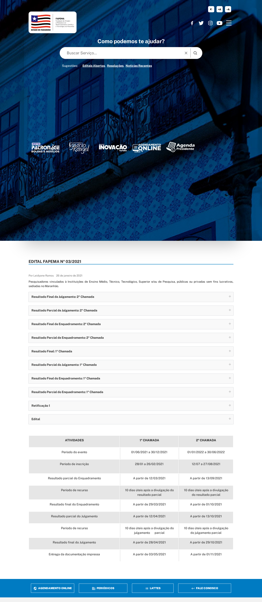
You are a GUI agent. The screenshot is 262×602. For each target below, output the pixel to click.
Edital (35, 419)
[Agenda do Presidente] (180, 147)
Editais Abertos (93, 66)
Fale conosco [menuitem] (206, 588)
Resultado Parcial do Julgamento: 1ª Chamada (64, 365)
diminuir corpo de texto (228, 9)
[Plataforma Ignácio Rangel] (79, 147)
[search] (195, 53)
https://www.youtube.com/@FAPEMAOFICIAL (219, 23)
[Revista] (113, 147)
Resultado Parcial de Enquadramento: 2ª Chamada (67, 338)
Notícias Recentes (139, 66)
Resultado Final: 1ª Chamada (51, 351)
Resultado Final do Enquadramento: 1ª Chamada (65, 378)
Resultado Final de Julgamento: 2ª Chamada (62, 297)
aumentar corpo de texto (220, 9)
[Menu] (228, 23)
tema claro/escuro (211, 9)
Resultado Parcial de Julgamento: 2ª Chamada (64, 310)
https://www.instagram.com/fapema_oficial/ (210, 23)
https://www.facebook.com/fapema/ (192, 23)
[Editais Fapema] (147, 147)
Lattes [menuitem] (155, 588)
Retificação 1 (40, 405)
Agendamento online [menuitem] (55, 588)
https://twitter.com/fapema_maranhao (201, 23)
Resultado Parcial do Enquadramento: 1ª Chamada (67, 392)
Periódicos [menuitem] (105, 588)
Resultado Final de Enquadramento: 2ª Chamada (66, 324)
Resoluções (115, 66)
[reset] (186, 53)
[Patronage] (45, 148)
